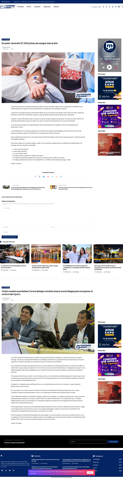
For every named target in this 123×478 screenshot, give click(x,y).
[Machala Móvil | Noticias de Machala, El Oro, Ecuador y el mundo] (7, 6)
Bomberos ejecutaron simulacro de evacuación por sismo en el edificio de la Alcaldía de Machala (38, 1)
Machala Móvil (6, 47)
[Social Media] (103, 7)
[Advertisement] (61, 22)
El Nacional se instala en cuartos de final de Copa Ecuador (45, 460)
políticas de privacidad (70, 471)
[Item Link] (15, 253)
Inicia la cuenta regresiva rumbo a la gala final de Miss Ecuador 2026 (45, 266)
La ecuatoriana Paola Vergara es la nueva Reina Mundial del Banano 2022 (75, 467)
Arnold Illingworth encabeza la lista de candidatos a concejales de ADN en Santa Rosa (76, 267)
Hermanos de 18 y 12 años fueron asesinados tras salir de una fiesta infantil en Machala (107, 267)
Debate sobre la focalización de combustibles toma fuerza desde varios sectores (45, 467)
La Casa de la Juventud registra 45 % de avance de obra (13, 266)
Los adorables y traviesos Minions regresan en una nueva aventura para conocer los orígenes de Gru (76, 460)
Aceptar (90, 472)
